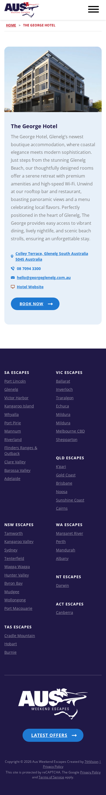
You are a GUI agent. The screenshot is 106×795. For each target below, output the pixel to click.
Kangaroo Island (19, 406)
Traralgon (65, 397)
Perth (61, 541)
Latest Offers (49, 735)
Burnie (10, 652)
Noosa (61, 491)
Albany (62, 558)
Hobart (10, 643)
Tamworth (13, 533)
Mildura (63, 414)
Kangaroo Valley (18, 541)
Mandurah (65, 550)
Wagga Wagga (17, 566)
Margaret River (69, 533)
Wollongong (15, 599)
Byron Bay (13, 583)
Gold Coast (66, 475)
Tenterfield (14, 558)
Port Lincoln (15, 381)
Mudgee (11, 591)
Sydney (10, 550)
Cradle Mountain (19, 635)
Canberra (64, 612)
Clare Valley (15, 461)
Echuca (62, 406)
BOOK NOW (31, 303)
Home (11, 25)
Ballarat (63, 381)
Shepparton (66, 439)
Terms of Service (51, 777)
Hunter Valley (16, 575)
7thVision (91, 761)
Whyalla (11, 414)
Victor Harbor (16, 397)
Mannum (12, 431)
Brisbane (64, 483)
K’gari (61, 466)
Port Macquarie (18, 608)
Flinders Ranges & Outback (20, 450)
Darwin (62, 585)
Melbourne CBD (70, 431)
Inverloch (64, 389)
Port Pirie (12, 422)
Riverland (13, 439)
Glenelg (11, 389)
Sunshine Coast (70, 500)
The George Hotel (34, 126)
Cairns (62, 508)
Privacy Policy (90, 772)
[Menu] (93, 9)
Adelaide (12, 478)
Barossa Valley (17, 470)
